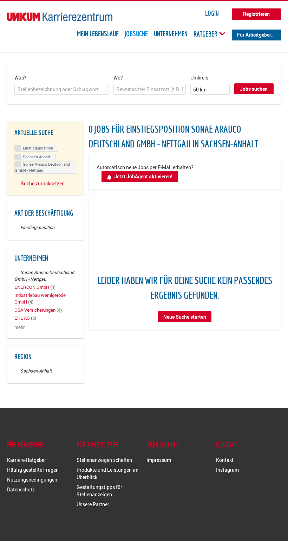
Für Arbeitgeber (254, 34)
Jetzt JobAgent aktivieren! (143, 176)
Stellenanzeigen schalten (104, 460)
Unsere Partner (93, 504)
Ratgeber (206, 34)
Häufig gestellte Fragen (33, 469)
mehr (19, 327)
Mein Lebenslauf (98, 34)
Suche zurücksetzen (43, 183)
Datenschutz (21, 489)
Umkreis (199, 77)
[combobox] (61, 89)
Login (212, 13)
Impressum (158, 460)
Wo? (118, 77)
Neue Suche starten (184, 316)
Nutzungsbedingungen (32, 479)
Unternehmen (171, 34)
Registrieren (256, 14)
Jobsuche (136, 34)
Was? (20, 77)
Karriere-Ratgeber (26, 460)
